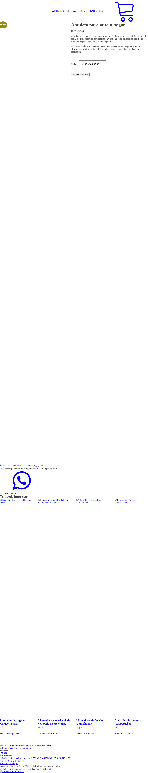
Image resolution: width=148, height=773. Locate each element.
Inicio (53, 11)
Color (74, 64)
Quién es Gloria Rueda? (82, 11)
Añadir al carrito (80, 74)
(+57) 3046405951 (39, 758)
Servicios (66, 11)
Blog (101, 11)
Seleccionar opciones (9, 733)
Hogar (35, 465)
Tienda (96, 11)
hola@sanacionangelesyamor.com (15, 758)
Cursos (59, 11)
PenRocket (46, 769)
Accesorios (26, 465)
